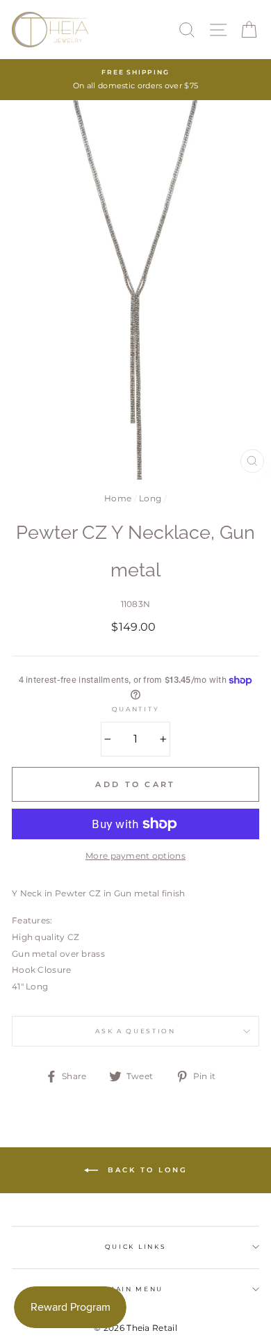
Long (150, 498)
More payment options (135, 855)
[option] (135, 79)
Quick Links (135, 1246)
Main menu (135, 1289)
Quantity (135, 709)
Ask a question (135, 1031)
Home (117, 498)
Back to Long (146, 1169)
